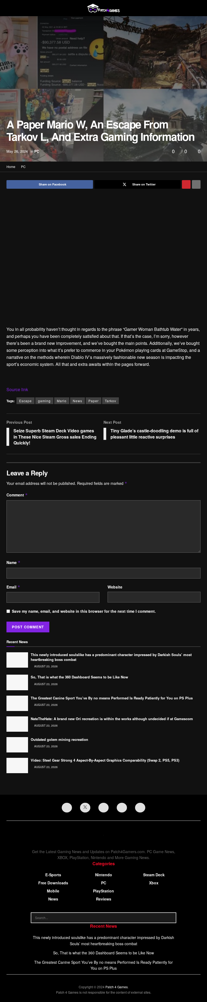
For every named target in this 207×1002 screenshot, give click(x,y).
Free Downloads (53, 882)
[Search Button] (170, 917)
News (77, 400)
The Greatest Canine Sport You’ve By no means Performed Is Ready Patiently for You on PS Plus (112, 697)
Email (13, 587)
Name (13, 562)
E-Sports (53, 874)
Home (10, 166)
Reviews (103, 899)
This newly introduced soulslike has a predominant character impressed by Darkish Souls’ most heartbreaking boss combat (111, 657)
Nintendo (103, 874)
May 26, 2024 (17, 151)
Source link (17, 389)
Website (115, 587)
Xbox (153, 882)
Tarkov (110, 400)
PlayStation (103, 891)
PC (36, 151)
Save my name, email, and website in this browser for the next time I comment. (84, 611)
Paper (93, 400)
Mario (62, 400)
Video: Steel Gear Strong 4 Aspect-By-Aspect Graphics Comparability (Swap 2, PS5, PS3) (105, 760)
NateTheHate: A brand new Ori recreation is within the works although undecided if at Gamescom (112, 718)
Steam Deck (154, 874)
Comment (17, 495)
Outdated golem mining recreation (59, 739)
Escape (25, 400)
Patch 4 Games (116, 987)
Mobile (53, 891)
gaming (44, 400)
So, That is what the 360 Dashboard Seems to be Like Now (79, 676)
